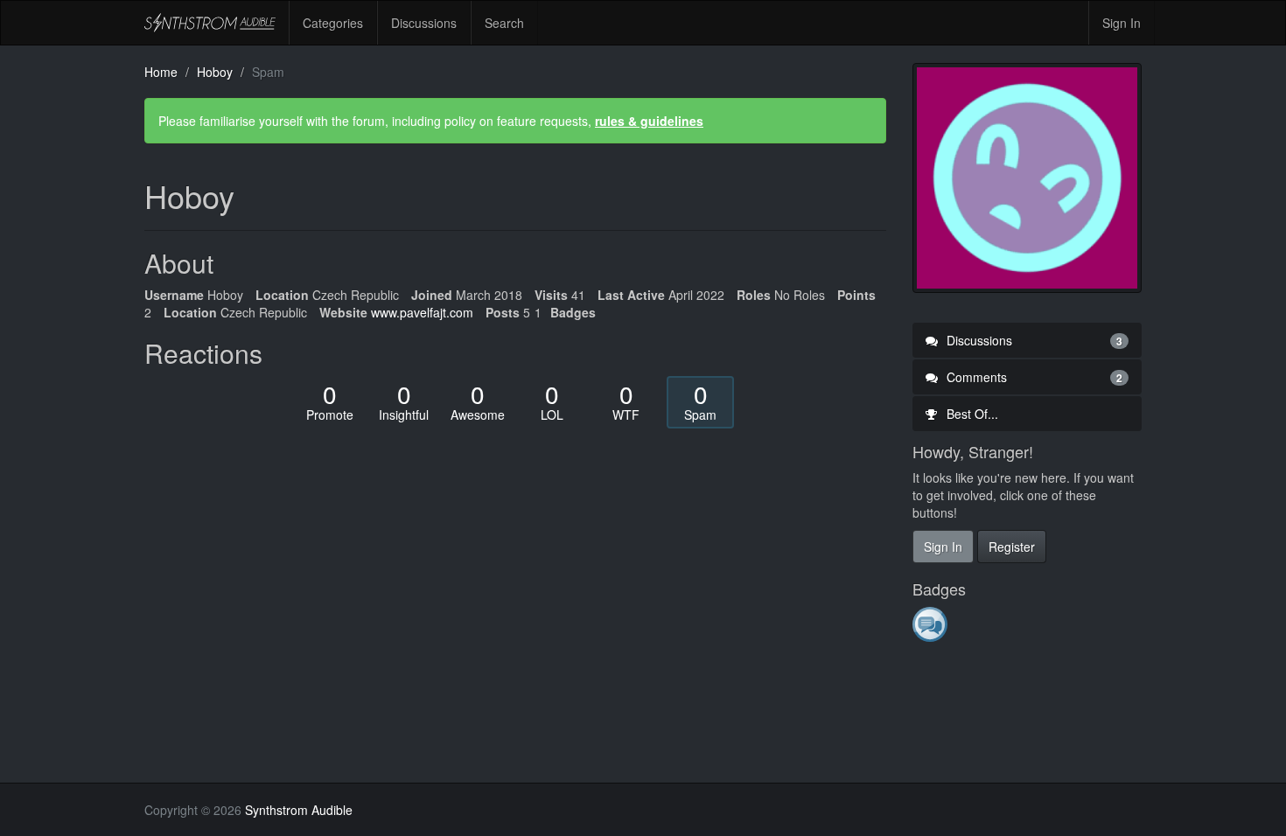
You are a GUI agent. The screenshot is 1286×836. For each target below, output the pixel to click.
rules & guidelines (649, 120)
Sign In (1121, 22)
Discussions (424, 22)
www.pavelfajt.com (422, 312)
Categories (333, 22)
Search (504, 22)
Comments (1033, 377)
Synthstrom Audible (210, 23)
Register (1012, 546)
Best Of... (970, 413)
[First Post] (931, 623)
